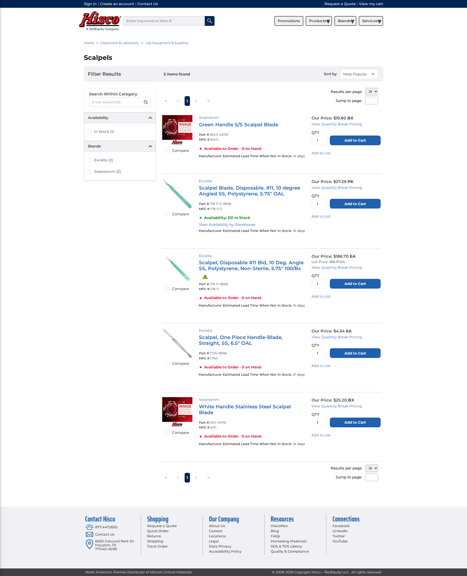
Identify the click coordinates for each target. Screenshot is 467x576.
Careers (215, 531)
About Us (217, 526)
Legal (213, 541)
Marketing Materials (288, 541)
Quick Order (158, 531)
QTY (315, 132)
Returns (154, 536)
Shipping (155, 541)
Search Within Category (113, 94)
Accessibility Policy (225, 551)
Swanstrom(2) (107, 171)
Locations (217, 536)
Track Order (157, 546)
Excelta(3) (103, 160)
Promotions (289, 20)
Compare (180, 150)
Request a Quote (162, 526)
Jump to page (348, 100)
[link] (165, 100)
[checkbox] (90, 132)
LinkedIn (340, 531)
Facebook (341, 526)
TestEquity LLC (336, 572)
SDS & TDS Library (286, 546)
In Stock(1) (104, 131)
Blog (275, 531)
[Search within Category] (146, 102)
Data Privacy (220, 546)
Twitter (338, 536)
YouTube (340, 541)
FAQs (275, 536)
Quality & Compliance (290, 551)
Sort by (330, 74)
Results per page (346, 91)
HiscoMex (279, 526)
